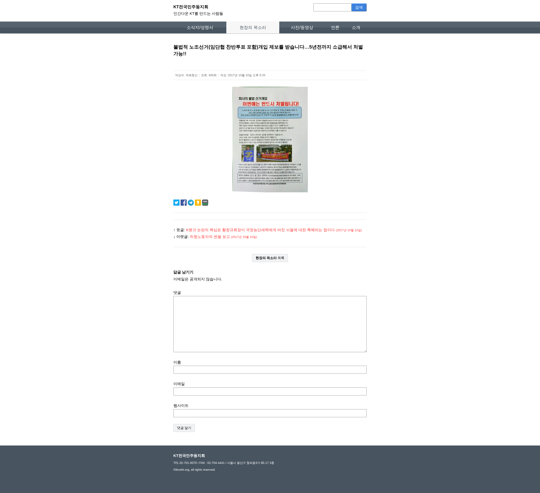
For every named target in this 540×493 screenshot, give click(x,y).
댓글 (177, 293)
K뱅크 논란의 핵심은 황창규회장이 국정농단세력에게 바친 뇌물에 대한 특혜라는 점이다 (274, 230)
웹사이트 (181, 405)
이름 (177, 362)
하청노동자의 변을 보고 (223, 237)
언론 (335, 27)
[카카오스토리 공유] (198, 202)
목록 (270, 258)
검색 (359, 7)
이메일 (179, 384)
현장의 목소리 (253, 27)
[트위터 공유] (177, 202)
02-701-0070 (188, 462)
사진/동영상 (302, 27)
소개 (356, 27)
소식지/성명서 (200, 27)
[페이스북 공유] (184, 202)
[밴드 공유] (205, 202)
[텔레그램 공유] (191, 202)
